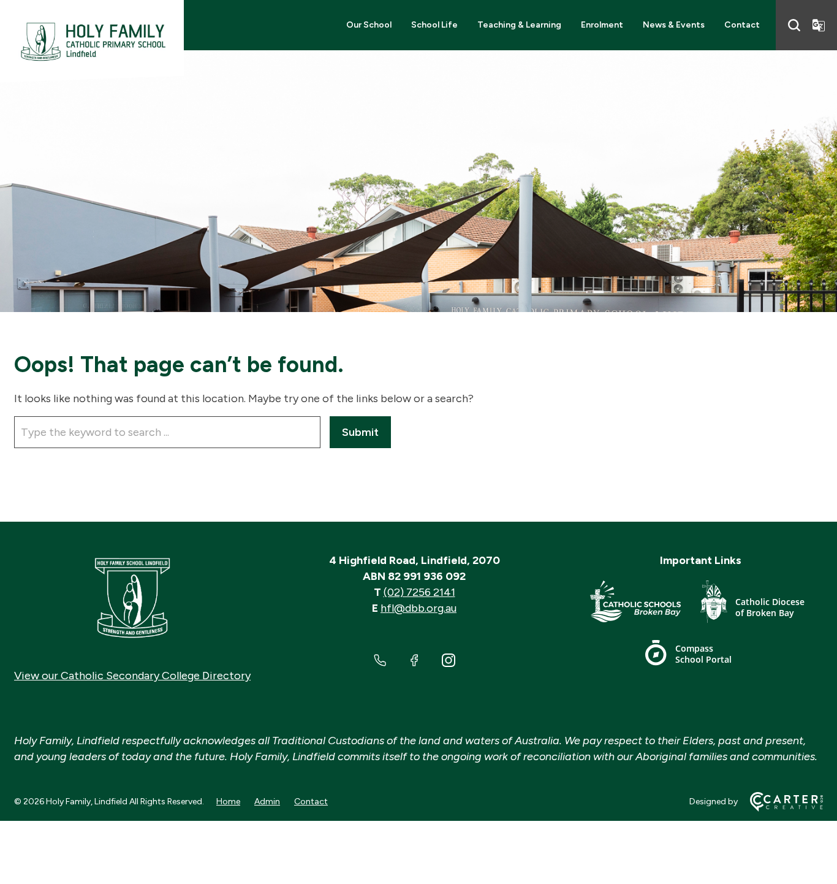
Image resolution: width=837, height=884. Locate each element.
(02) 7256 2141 (419, 592)
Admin (267, 801)
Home (228, 801)
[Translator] (818, 25)
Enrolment (602, 25)
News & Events (674, 25)
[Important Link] (645, 604)
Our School (369, 25)
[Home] (132, 598)
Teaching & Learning (519, 25)
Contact (742, 25)
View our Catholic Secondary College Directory (132, 675)
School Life (434, 25)
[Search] (794, 25)
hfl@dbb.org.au (418, 608)
